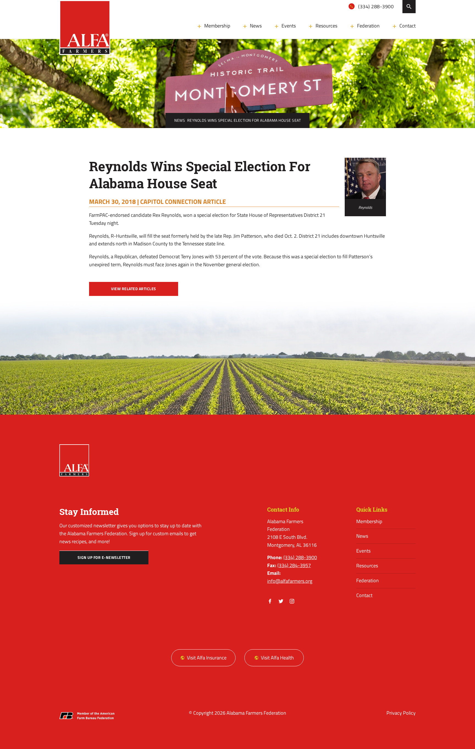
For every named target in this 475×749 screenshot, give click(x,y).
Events (288, 25)
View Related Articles (133, 289)
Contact (407, 25)
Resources (326, 25)
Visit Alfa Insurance (207, 657)
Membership (217, 25)
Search (409, 6)
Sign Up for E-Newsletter (104, 557)
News (256, 25)
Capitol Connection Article (183, 201)
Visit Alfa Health (277, 657)
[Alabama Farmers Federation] (74, 460)
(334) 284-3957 (294, 565)
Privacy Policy (401, 713)
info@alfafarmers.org (289, 581)
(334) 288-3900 (375, 6)
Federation (368, 25)
